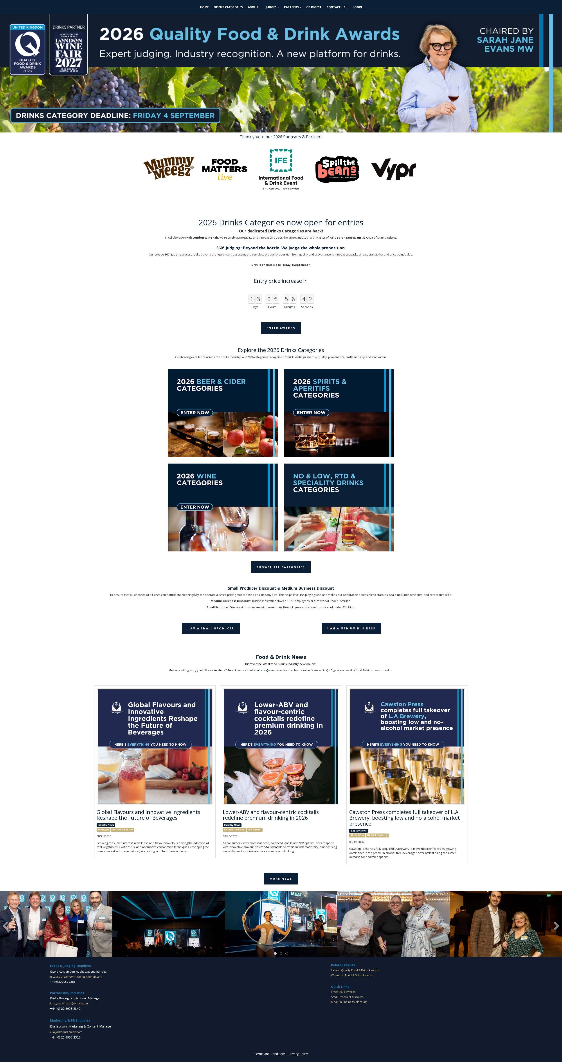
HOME (204, 7)
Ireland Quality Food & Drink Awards (355, 970)
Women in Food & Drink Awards (352, 975)
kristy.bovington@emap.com (69, 1003)
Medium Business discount (349, 1002)
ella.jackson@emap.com (266, 670)
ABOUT (253, 7)
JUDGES (271, 7)
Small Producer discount (347, 997)
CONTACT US (336, 7)
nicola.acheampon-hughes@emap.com (76, 977)
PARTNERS (291, 7)
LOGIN (357, 7)
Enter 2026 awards (343, 992)
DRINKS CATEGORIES (228, 7)
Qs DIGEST (314, 7)
